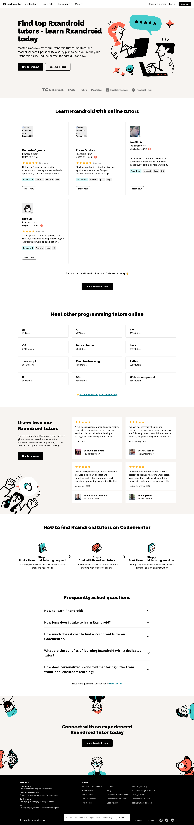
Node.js (49, 179)
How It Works (87, 790)
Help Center (115, 683)
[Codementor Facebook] (161, 820)
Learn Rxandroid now (97, 286)
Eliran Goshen (85, 150)
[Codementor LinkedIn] (172, 820)
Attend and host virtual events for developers (39, 794)
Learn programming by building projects (37, 800)
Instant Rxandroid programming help (98, 394)
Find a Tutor (87, 803)
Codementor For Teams (117, 798)
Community (112, 786)
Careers (138, 820)
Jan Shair (136, 142)
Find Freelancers (89, 798)
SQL (109, 179)
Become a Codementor (92, 786)
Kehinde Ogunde (33, 150)
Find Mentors (87, 794)
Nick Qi (27, 218)
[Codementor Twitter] (166, 820)
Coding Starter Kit (139, 794)
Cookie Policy (106, 817)
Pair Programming (139, 786)
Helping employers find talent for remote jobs (39, 806)
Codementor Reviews (141, 798)
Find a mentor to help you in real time (36, 787)
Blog (109, 790)
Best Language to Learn (142, 803)
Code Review (112, 803)
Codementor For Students (118, 794)
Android (39, 179)
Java (102, 179)
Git (57, 179)
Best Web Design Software (143, 790)
